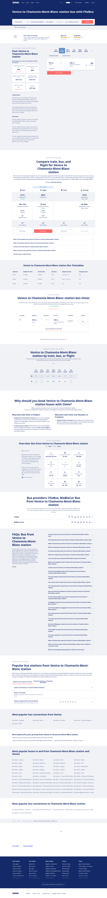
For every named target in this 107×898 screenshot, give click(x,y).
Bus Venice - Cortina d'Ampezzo (82, 720)
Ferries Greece (66, 864)
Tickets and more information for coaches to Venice (68, 740)
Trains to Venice (17, 871)
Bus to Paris (32, 873)
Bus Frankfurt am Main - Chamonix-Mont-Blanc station (89, 783)
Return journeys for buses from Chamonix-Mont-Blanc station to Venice (32, 740)
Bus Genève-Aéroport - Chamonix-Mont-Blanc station (26, 809)
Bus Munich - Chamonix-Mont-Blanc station (45, 783)
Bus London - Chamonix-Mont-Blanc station (65, 776)
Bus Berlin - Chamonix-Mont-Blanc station (23, 783)
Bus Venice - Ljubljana (18, 720)
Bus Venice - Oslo (79, 763)
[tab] (54, 55)
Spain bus (32, 864)
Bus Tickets (32, 861)
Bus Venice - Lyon (17, 773)
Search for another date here (53, 329)
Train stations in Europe (85, 866)
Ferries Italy (65, 871)
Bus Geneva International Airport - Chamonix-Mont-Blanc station (50, 809)
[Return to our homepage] (16, 2)
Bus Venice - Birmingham (81, 766)
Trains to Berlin (17, 873)
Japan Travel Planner (84, 864)
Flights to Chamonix (51, 864)
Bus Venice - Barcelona (39, 763)
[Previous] (31, 371)
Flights (32, 2)
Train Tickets (16, 861)
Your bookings (78, 2)
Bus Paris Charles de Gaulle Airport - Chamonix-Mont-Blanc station (30, 789)
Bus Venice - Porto (79, 773)
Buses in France (27, 821)
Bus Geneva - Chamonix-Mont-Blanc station (45, 792)
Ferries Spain (66, 868)
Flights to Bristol (50, 873)
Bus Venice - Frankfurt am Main (41, 773)
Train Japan (16, 864)
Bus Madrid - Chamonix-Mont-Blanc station (86, 776)
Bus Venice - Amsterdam (39, 776)
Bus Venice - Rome (38, 720)
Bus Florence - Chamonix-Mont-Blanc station (66, 786)
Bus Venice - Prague (59, 766)
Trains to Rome (17, 866)
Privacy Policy (46, 893)
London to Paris (83, 873)
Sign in (93, 2)
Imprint (28, 893)
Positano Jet (65, 873)
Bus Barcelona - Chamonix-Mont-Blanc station (86, 779)
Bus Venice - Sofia (17, 776)
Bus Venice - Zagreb (17, 770)
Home (14, 821)
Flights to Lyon (50, 866)
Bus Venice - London (17, 760)
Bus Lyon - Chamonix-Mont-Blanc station (65, 783)
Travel (80, 861)
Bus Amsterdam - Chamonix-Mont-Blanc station (46, 786)
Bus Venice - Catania (59, 770)
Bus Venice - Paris (58, 760)
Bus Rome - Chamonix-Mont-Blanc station (44, 779)
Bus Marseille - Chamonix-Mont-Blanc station (24, 792)
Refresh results (52, 309)
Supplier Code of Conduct (59, 893)
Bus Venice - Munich (38, 766)
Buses (27, 2)
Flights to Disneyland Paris (53, 871)
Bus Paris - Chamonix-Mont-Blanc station (23, 779)
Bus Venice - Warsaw (59, 763)
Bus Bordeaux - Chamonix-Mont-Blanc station (86, 789)
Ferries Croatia (66, 866)
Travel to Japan (83, 868)
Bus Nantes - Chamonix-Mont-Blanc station (65, 792)
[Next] (92, 50)
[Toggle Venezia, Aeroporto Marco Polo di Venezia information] (92, 702)
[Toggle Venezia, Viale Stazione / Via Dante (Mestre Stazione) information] (92, 687)
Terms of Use (36, 893)
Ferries (37, 2)
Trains (22, 2)
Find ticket (18, 71)
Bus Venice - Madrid (38, 760)
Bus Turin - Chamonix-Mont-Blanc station (23, 786)
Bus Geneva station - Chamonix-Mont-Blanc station (67, 809)
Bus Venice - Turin (58, 773)
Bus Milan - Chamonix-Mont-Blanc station (65, 779)
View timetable (18, 89)
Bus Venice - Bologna (38, 770)
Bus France (32, 866)
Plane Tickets (49, 861)
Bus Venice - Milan (17, 723)
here (65, 339)
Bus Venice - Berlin (17, 766)
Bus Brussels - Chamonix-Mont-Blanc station (86, 786)
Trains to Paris (17, 868)
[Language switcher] (69, 2)
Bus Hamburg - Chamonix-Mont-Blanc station (45, 789)
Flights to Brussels (51, 868)
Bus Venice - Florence (59, 720)
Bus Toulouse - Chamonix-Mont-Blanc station (66, 789)
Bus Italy (31, 868)
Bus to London (33, 871)
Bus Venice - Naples (79, 770)
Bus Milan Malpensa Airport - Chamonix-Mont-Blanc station (90, 792)
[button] (50, 22)
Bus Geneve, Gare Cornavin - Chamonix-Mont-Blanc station (90, 809)
